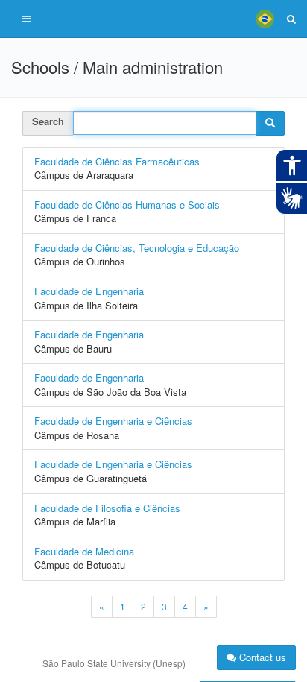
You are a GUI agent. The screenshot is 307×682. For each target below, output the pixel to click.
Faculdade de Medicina (84, 551)
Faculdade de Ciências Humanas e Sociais (127, 205)
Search (48, 121)
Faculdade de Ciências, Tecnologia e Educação (136, 248)
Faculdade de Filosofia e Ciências (107, 508)
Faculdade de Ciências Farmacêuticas (117, 161)
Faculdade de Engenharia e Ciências (113, 421)
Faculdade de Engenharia (89, 291)
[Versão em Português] (264, 18)
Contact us (261, 657)
